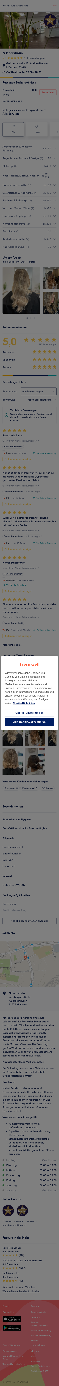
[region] (29, 693)
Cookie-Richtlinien (24, 703)
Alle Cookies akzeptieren (29, 722)
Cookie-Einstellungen (29, 713)
